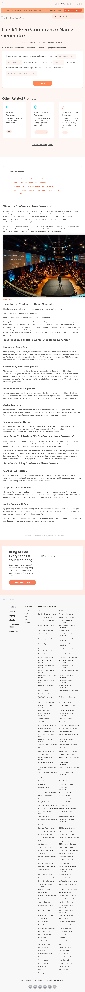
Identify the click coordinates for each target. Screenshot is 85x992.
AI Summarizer (64, 953)
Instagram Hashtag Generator (65, 870)
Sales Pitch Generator (45, 686)
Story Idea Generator (66, 857)
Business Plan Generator (67, 654)
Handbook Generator (66, 902)
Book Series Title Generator (68, 657)
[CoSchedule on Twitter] (40, 987)
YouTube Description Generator (66, 911)
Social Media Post (65, 957)
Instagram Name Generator (47, 866)
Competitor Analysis (44, 944)
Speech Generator (44, 918)
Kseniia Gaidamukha (56, 536)
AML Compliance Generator (47, 773)
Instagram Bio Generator (67, 834)
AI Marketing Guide (14, 626)
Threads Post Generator (46, 620)
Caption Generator (44, 902)
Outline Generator (44, 799)
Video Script (63, 938)
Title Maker (42, 853)
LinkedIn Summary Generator (69, 837)
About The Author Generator (68, 670)
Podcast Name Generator (46, 878)
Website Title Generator (67, 694)
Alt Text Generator (65, 892)
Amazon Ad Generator (45, 630)
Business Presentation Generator (66, 666)
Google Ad (62, 934)
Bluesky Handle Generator (47, 625)
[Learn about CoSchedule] (42, 600)
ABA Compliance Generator (47, 745)
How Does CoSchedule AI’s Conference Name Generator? (36, 190)
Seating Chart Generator (46, 847)
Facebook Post (43, 963)
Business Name (43, 957)
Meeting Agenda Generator (47, 644)
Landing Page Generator (46, 905)
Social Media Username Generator (46, 735)
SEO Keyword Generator (67, 828)
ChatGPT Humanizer (45, 795)
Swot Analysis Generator (46, 751)
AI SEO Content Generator (47, 722)
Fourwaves (7, 300)
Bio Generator (43, 922)
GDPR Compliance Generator (48, 808)
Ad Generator (42, 844)
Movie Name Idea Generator (68, 734)
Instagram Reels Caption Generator (67, 621)
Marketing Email (43, 966)
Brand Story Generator (45, 639)
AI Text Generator (44, 889)
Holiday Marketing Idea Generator (46, 681)
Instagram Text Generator (46, 841)
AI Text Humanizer (65, 792)
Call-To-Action (64, 966)
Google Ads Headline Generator (66, 714)
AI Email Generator (65, 928)
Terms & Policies (57, 980)
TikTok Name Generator (46, 837)
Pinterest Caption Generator (68, 691)
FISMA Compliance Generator (69, 767)
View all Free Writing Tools (42, 145)
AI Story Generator (44, 611)
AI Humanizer (63, 805)
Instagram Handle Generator (68, 850)
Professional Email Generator (68, 825)
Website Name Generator (67, 866)
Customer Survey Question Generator (47, 676)
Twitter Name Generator (67, 816)
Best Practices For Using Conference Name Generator (35, 186)
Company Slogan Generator (68, 841)
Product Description (65, 963)
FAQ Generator (43, 691)
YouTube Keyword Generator (68, 881)
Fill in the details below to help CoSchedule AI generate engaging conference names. (34, 48)
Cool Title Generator (66, 702)
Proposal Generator (65, 925)
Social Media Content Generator (66, 740)
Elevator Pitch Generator (67, 899)
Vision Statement (43, 960)
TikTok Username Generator (47, 831)
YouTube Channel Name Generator (46, 885)
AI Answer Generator (66, 614)
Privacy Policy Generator (46, 874)
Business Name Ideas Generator (66, 788)
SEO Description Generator (47, 725)
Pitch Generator (64, 918)
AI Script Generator (44, 869)
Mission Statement (65, 947)
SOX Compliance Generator (47, 792)
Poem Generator (43, 781)
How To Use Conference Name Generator (30, 183)
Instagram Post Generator (67, 895)
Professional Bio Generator (68, 799)
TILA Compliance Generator (68, 728)
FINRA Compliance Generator (69, 748)
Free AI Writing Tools (48, 607)
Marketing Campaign (45, 953)
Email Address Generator (46, 860)
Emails (26, 617)
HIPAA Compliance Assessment (44, 714)
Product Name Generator (67, 922)
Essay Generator (43, 892)
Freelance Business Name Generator (67, 640)
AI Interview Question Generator (66, 686)
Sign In (79, 4)
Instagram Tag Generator (46, 828)
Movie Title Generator (66, 853)
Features (12, 607)
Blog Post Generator (66, 973)
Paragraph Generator (66, 915)
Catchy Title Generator (66, 731)
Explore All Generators (63, 4)
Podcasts (27, 623)
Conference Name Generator (68, 705)
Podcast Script (43, 947)
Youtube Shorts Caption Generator (67, 626)
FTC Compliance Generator (47, 748)
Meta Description (64, 960)
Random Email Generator (67, 878)
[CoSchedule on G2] (30, 987)
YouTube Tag (63, 969)
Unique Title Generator (66, 710)
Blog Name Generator (45, 863)
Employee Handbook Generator (66, 645)
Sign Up (12, 616)
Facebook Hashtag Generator (69, 757)
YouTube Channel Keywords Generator (47, 768)
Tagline (61, 944)
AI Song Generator (65, 795)
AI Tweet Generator (65, 931)
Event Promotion (43, 950)
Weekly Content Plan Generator (66, 676)
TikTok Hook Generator (67, 617)
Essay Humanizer (44, 787)
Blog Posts (27, 614)
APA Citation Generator (66, 611)
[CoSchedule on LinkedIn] (45, 987)
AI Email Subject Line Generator (66, 661)
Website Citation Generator (47, 857)
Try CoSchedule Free (22, 582)
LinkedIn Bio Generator (67, 784)
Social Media (28, 611)
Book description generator (68, 745)
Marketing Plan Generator (46, 728)
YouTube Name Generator (67, 884)
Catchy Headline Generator (47, 762)
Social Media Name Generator (44, 812)
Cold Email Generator (45, 934)
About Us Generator (45, 910)
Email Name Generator (66, 860)
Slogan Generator (44, 925)
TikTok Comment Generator (68, 751)
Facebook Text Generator (67, 802)
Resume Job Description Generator (67, 820)
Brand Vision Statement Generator (46, 671)
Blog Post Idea (64, 950)
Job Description (43, 941)
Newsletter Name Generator (47, 820)
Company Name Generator (68, 889)
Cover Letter (42, 938)
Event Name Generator (45, 825)
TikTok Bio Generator (45, 617)
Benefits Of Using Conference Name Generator (32, 194)
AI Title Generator (44, 719)
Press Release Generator (46, 694)
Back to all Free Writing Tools (14, 18)
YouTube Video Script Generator (45, 698)
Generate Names (42, 83)
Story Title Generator (66, 831)
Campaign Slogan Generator (47, 805)
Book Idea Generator (45, 834)
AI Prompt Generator (66, 630)
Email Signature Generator (47, 928)
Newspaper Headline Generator (45, 758)
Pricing (12, 611)
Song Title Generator (66, 781)
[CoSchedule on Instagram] (55, 987)
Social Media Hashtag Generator (66, 634)
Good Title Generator (45, 710)
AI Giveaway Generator (45, 931)
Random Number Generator (47, 614)
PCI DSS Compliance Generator (66, 773)
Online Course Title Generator (44, 661)
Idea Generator (64, 863)
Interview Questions (65, 941)
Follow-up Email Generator (47, 895)
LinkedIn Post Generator (46, 915)
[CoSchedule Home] (12, 4)
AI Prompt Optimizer (45, 634)
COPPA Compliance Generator (65, 763)
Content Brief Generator (46, 702)
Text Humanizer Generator (68, 808)
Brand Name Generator (46, 881)
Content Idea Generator (46, 731)
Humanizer (42, 784)
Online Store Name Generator (65, 681)
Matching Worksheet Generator (45, 706)
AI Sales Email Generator (67, 697)
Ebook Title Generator (45, 657)
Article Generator (44, 778)
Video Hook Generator (66, 649)
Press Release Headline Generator (46, 666)
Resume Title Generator (67, 778)
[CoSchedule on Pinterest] (50, 987)
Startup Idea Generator (46, 654)
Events (26, 620)
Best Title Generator (65, 719)
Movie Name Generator (67, 847)
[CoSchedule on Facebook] (35, 987)
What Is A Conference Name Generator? (29, 179)
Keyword (41, 969)
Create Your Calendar (72, 10)
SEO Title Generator (44, 754)
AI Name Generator (65, 874)
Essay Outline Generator (46, 802)
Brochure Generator (45, 899)
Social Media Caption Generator (45, 740)
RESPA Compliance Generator (69, 725)
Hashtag (41, 973)
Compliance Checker (66, 811)
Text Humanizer (43, 816)
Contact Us (13, 631)
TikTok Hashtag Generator (68, 844)
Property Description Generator (66, 906)
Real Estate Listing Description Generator (45, 650)
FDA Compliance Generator (68, 754)
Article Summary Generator (47, 850)
